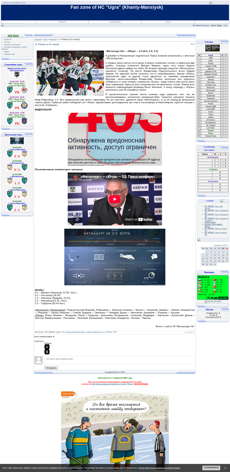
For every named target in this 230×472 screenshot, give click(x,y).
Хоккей (88, 332)
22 (207, 261)
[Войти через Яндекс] (47, 351)
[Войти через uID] (47, 346)
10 (215, 255)
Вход (168, 22)
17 (215, 258)
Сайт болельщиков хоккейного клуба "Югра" (112, 384)
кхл (104, 332)
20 (227, 258)
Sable (58, 332)
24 (215, 261)
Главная (62, 22)
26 (223, 261)
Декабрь (52, 39)
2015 (45, 39)
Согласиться (211, 467)
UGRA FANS (210, 222)
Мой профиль (115, 22)
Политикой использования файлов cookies (159, 468)
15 (207, 258)
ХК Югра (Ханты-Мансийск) (75, 332)
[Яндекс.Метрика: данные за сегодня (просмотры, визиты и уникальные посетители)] (213, 301)
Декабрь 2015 (221, 245)
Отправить (51, 368)
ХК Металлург (97, 332)
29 (207, 264)
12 (223, 255)
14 (203, 258)
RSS (225, 25)
